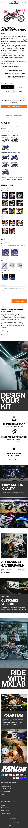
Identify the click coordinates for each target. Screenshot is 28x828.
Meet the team (5, 807)
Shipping (5, 334)
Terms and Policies (14, 822)
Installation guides (5, 813)
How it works (6, 307)
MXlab (16, 818)
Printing (5, 331)
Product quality (5, 810)
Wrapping (3, 796)
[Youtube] (15, 825)
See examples (5, 188)
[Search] (5, 2)
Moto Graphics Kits (6, 786)
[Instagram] (13, 825)
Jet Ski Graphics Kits (6, 788)
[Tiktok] (18, 825)
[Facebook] (10, 825)
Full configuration (14, 106)
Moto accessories (5, 791)
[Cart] (26, 2)
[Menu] (2, 2)
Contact (3, 805)
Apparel (3, 794)
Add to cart (20, 301)
